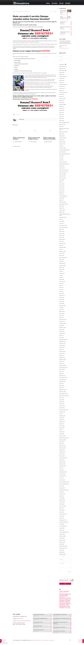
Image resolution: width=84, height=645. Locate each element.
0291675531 (21, 0)
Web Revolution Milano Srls (36, 640)
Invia (65, 583)
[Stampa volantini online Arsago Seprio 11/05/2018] (3, 641)
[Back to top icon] (70, 640)
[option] (65, 64)
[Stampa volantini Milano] (21, 3)
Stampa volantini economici (64, 602)
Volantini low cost (64, 608)
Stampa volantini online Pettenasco (19, 138)
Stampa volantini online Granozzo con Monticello (49, 138)
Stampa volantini (64, 600)
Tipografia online (64, 606)
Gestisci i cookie (4, 643)
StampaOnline (21, 11)
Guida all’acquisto (44, 79)
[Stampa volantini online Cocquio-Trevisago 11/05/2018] (81, 641)
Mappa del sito (51, 640)
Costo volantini (64, 591)
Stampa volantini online (65, 604)
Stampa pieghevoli (65, 599)
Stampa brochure (63, 596)
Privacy (69, 571)
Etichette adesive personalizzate (63, 592)
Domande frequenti (41, 82)
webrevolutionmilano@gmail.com (64, 48)
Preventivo (16, 0)
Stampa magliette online (68, 597)
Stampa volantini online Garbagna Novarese (34, 138)
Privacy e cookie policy (45, 640)
